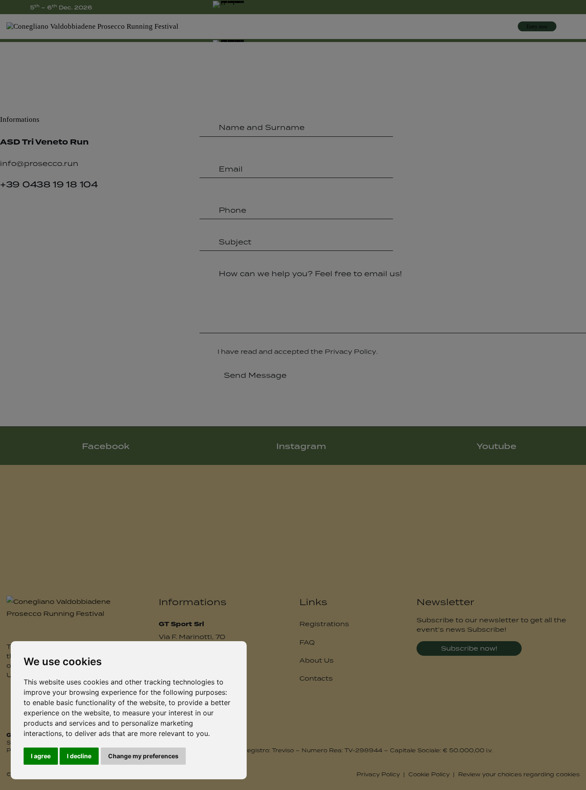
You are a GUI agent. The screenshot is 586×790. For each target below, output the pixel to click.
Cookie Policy (429, 774)
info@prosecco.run (39, 163)
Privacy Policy (350, 352)
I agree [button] (41, 756)
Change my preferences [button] (143, 756)
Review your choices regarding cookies (519, 774)
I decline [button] (79, 756)
